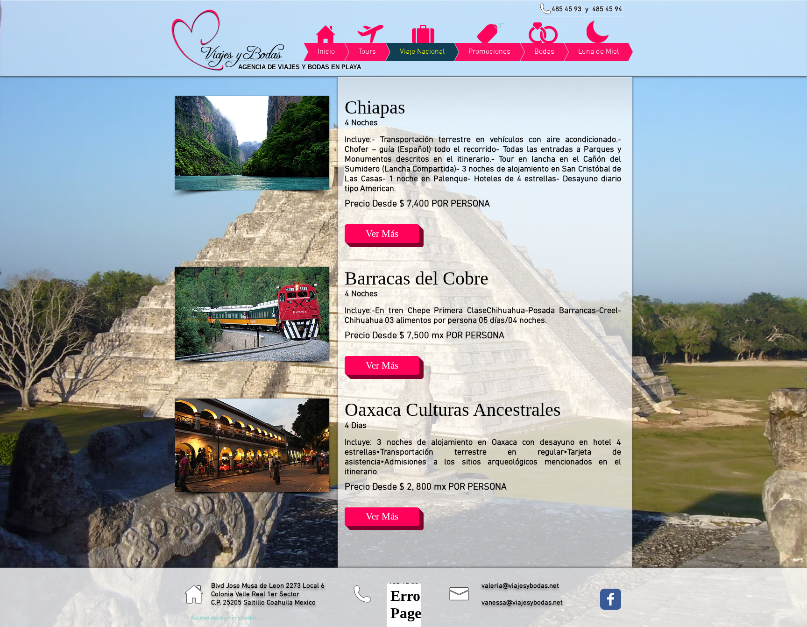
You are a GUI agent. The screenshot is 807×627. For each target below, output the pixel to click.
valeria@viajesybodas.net (520, 586)
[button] (382, 233)
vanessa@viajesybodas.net (522, 602)
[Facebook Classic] (610, 599)
